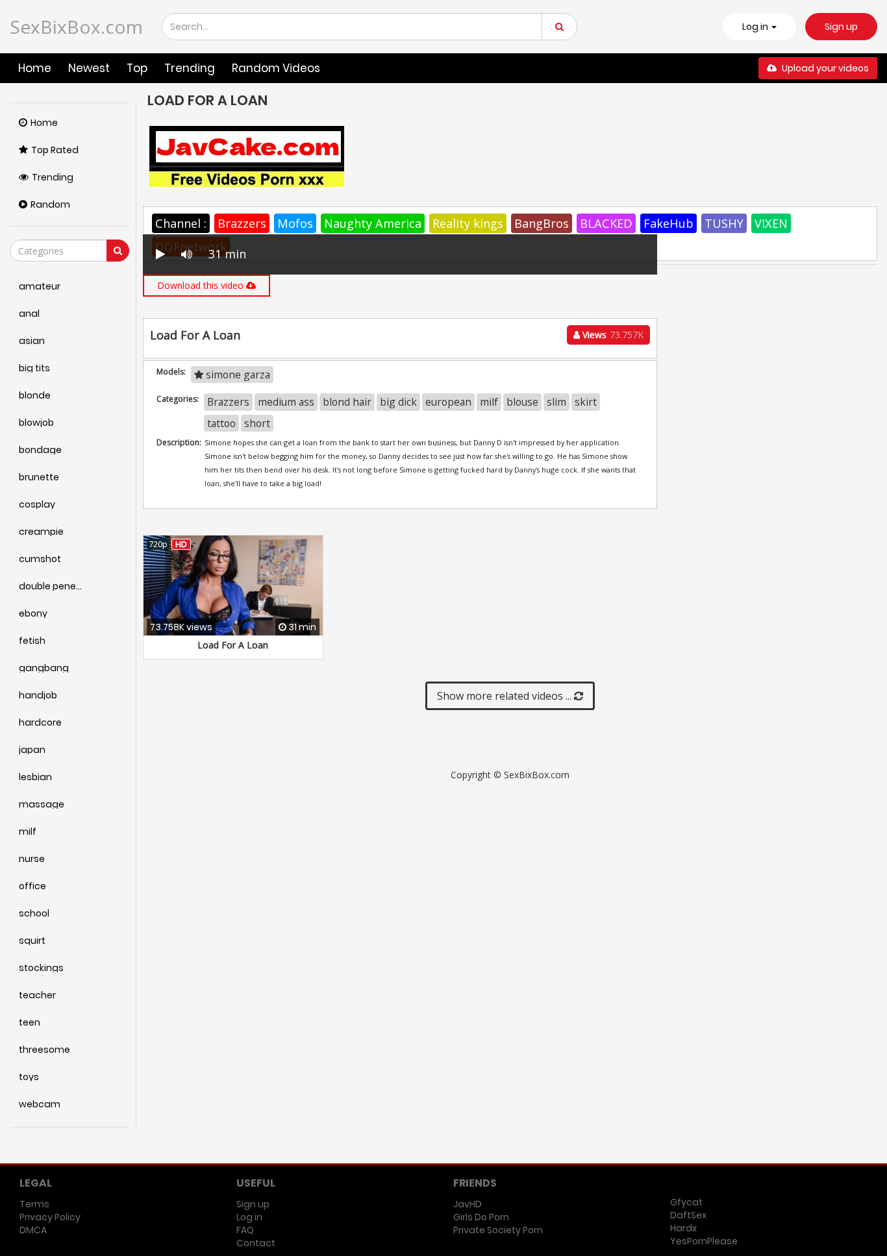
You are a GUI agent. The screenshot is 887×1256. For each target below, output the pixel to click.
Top (137, 68)
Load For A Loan (232, 645)
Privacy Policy (50, 1217)
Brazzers (242, 223)
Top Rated (55, 149)
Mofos (295, 223)
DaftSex (688, 1215)
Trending (189, 68)
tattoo (221, 423)
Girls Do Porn (481, 1217)
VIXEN (771, 223)
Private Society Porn (498, 1230)
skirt (586, 402)
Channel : (180, 223)
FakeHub (668, 223)
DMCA (33, 1230)
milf (489, 402)
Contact (255, 1243)
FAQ (245, 1230)
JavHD (467, 1204)
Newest (89, 68)
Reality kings (467, 223)
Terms (34, 1204)
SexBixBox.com (76, 26)
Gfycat (686, 1202)
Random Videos (276, 68)
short (257, 423)
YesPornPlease (704, 1241)
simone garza (236, 374)
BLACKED (606, 223)
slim (556, 402)
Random (50, 204)
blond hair (347, 402)
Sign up (841, 26)
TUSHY (724, 223)
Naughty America (372, 223)
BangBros (541, 223)
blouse (522, 402)
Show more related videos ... (505, 696)
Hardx (683, 1228)
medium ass (286, 402)
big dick (398, 402)
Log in (249, 1217)
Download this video (201, 285)
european (448, 402)
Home (34, 68)
